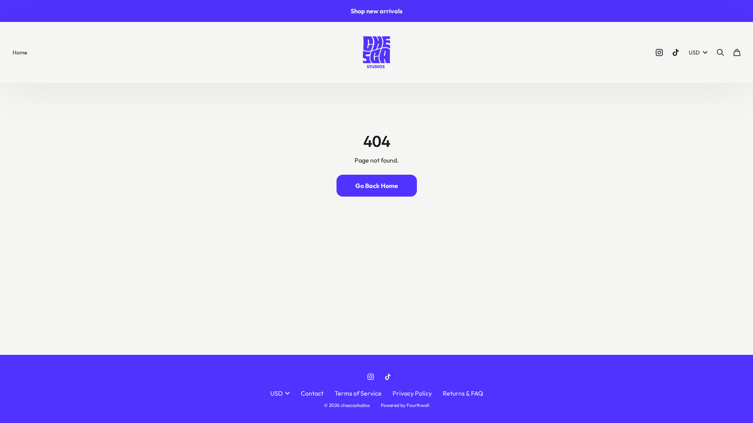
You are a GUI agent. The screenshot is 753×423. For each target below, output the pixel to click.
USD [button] (694, 52)
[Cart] (736, 52)
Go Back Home (376, 186)
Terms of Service (358, 393)
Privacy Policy (412, 393)
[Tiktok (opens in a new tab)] (675, 52)
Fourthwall (418, 405)
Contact (312, 393)
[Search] (720, 52)
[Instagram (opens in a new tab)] (659, 52)
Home (20, 52)
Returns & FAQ (463, 393)
